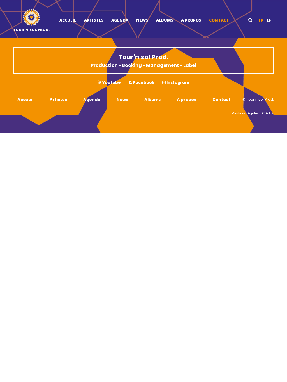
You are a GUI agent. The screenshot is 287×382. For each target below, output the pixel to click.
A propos (191, 20)
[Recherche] (250, 19)
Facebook (143, 82)
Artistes (94, 20)
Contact (219, 20)
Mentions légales (245, 113)
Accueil (67, 20)
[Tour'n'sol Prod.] (31, 18)
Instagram (177, 82)
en (269, 20)
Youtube (111, 82)
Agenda (119, 20)
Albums (164, 20)
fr (261, 20)
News (142, 20)
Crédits (268, 113)
